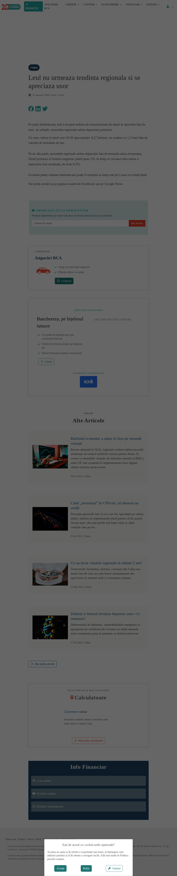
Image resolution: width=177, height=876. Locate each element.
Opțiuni (116, 868)
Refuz (86, 868)
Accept (60, 868)
